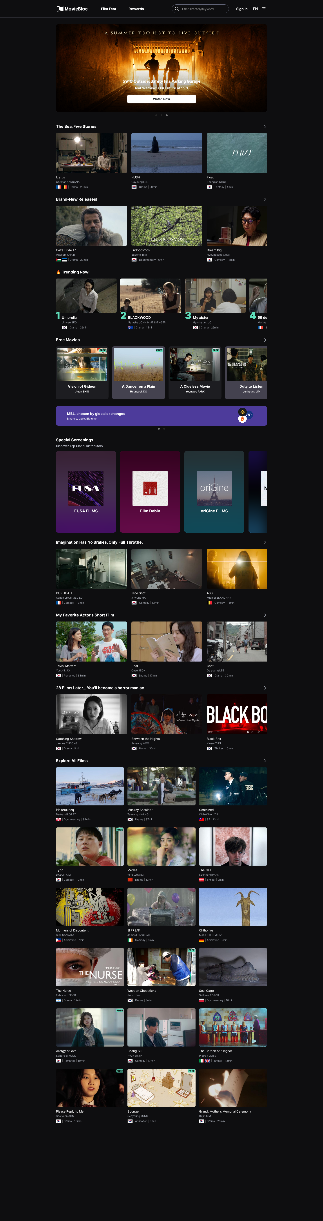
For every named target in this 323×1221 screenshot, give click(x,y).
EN (255, 9)
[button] (156, 115)
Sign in (242, 9)
